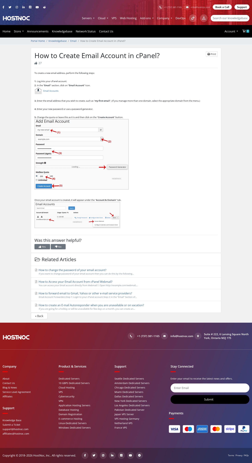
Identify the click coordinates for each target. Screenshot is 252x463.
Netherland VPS (124, 423)
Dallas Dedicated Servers (129, 396)
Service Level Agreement (17, 392)
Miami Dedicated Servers (129, 392)
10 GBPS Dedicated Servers (74, 383)
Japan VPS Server (124, 414)
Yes (43, 246)
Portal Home (38, 40)
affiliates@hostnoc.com (16, 433)
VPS (114, 18)
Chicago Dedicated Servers (130, 387)
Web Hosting (128, 18)
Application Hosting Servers (74, 405)
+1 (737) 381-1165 (173, 7)
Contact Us (106, 31)
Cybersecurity (66, 396)
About (6, 378)
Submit (209, 399)
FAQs (246, 455)
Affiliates (8, 396)
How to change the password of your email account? (86, 271)
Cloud (102, 18)
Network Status (86, 31)
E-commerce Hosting (70, 418)
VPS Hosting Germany (127, 418)
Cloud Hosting (67, 387)
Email (73, 40)
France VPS (121, 427)
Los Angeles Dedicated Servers (132, 405)
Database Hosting (69, 409)
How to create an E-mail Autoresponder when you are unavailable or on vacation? (91, 306)
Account (230, 31)
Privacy (239, 455)
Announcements (38, 31)
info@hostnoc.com (200, 7)
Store (18, 31)
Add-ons (146, 18)
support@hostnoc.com (15, 429)
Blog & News (10, 387)
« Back (39, 316)
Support (242, 7)
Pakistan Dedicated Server (130, 409)
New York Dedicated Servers (131, 401)
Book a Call (222, 7)
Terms (231, 455)
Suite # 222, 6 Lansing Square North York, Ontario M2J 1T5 (226, 336)
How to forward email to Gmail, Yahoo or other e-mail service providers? (87, 294)
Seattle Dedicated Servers (129, 378)
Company (163, 18)
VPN (61, 401)
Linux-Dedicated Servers (73, 423)
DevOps (181, 18)
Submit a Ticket (11, 424)
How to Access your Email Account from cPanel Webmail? (88, 283)
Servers (87, 18)
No (59, 246)
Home (6, 31)
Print (213, 54)
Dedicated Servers (69, 378)
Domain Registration (70, 414)
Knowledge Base (12, 420)
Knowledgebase (62, 31)
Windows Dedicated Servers (75, 427)
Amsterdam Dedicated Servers (132, 383)
